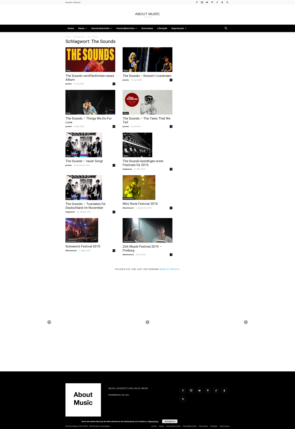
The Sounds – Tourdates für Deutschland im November (85, 206)
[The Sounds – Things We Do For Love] (90, 102)
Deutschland (129, 198)
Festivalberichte (125, 28)
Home (71, 28)
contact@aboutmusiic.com (143, 394)
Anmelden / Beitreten (73, 2)
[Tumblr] (222, 2)
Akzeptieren (170, 421)
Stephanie (127, 169)
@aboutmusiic (169, 269)
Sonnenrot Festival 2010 (82, 246)
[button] (226, 28)
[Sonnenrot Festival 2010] (90, 230)
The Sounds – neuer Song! (84, 161)
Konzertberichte (100, 28)
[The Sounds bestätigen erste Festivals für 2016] (147, 145)
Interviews (147, 28)
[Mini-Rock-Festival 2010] (147, 187)
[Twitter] (227, 2)
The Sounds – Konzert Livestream (147, 76)
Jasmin (68, 84)
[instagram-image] (49, 322)
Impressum (177, 28)
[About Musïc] (147, 15)
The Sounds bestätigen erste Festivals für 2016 (143, 163)
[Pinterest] (212, 2)
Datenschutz (153, 421)
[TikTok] (217, 2)
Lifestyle (162, 28)
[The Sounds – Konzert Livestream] (147, 59)
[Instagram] (202, 2)
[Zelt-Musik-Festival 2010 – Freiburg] (147, 230)
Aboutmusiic (128, 208)
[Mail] (207, 2)
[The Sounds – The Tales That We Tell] (147, 102)
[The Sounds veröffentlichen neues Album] (90, 59)
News (81, 28)
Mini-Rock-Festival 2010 (140, 204)
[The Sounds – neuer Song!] (90, 145)
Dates (68, 199)
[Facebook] (197, 2)
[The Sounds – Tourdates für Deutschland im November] (90, 187)
